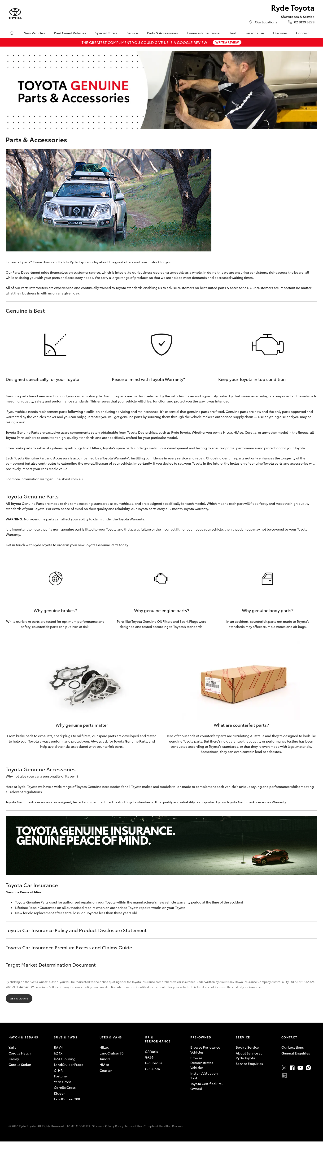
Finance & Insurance (203, 32)
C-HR (58, 1070)
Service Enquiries (249, 1063)
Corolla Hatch (20, 1053)
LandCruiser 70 (112, 1053)
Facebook (292, 1068)
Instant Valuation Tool (204, 1075)
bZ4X (58, 1053)
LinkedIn (284, 1076)
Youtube (300, 1068)
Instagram (308, 1068)
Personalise (254, 32)
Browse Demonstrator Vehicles (201, 1062)
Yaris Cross (62, 1081)
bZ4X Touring (64, 1058)
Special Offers (106, 32)
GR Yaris (151, 1051)
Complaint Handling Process (163, 1126)
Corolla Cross (65, 1087)
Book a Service (247, 1047)
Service (132, 32)
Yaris (12, 1047)
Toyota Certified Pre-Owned (206, 1086)
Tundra (105, 1058)
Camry (14, 1058)
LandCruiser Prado (68, 1064)
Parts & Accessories (162, 32)
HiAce (104, 1064)
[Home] (12, 33)
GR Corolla (153, 1062)
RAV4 (58, 1047)
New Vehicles (34, 32)
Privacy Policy (114, 1126)
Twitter (284, 1068)
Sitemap (98, 1126)
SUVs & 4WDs (65, 1037)
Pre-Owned (200, 1037)
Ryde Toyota (79, 261)
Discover (280, 32)
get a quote (19, 998)
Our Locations (266, 22)
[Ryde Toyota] (15, 13)
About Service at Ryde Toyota (249, 1055)
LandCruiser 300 (67, 1099)
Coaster (106, 1070)
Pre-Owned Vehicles (70, 32)
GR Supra (152, 1068)
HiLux (104, 1047)
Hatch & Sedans (23, 1037)
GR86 (149, 1057)
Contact (302, 32)
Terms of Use (133, 1126)
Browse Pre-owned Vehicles (205, 1049)
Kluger (59, 1093)
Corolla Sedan (20, 1064)
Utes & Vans (111, 1037)
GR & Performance (157, 1039)
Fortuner (61, 1076)
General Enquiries (295, 1053)
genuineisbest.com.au (65, 478)
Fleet (232, 32)
